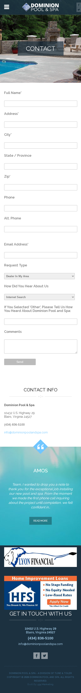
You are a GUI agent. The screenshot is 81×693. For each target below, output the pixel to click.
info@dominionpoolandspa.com (26, 432)
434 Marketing (45, 684)
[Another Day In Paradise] (40, 7)
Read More (40, 520)
